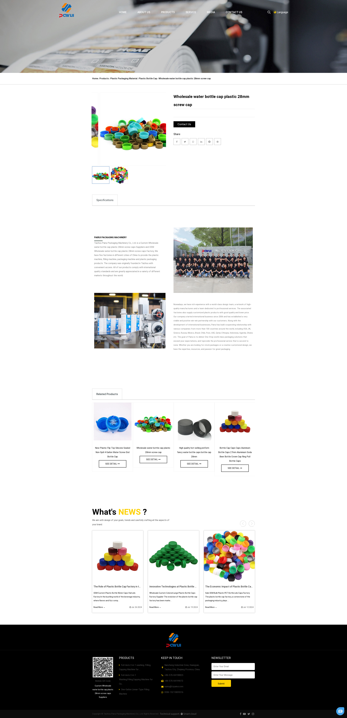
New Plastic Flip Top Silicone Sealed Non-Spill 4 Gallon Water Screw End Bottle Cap (112, 452)
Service (191, 12)
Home (123, 12)
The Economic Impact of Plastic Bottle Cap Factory (233, 586)
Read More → (99, 607)
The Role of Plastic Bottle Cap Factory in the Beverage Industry (128, 586)
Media (211, 12)
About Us (143, 12)
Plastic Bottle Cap (148, 78)
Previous (95, 129)
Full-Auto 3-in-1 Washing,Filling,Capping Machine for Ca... (136, 679)
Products (168, 12)
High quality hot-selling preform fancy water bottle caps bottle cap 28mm (194, 452)
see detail (111, 464)
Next (162, 129)
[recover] (340, 708)
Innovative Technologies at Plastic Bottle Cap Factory (178, 586)
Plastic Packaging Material (123, 78)
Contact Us (234, 12)
